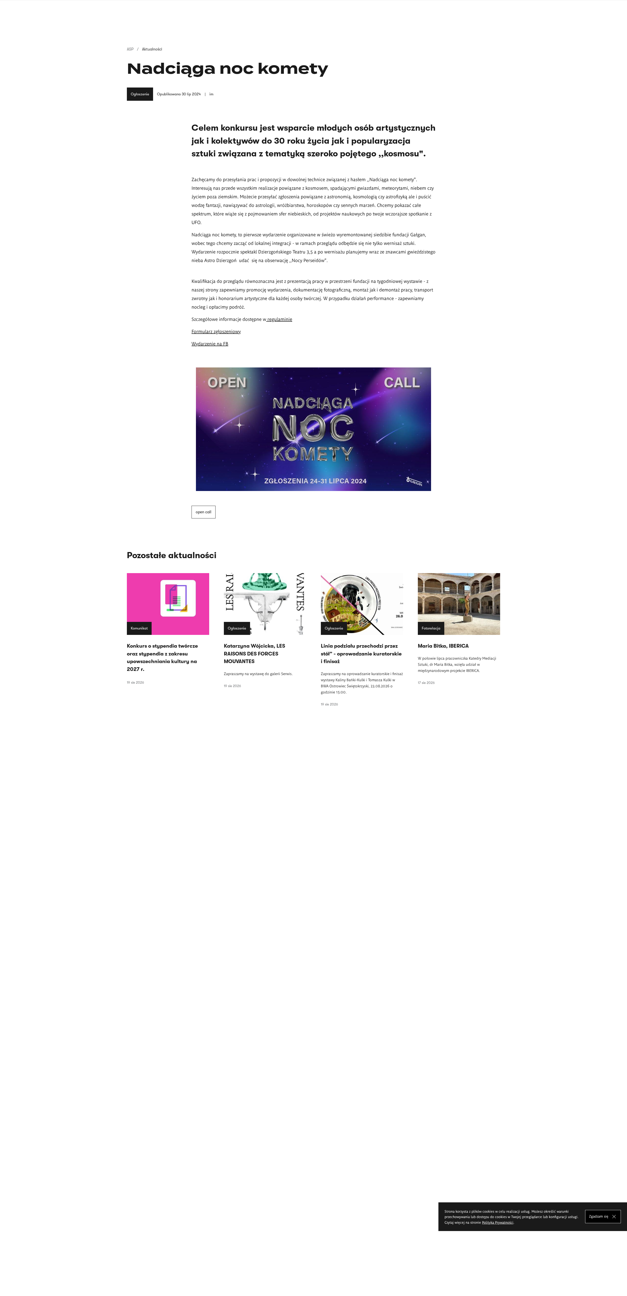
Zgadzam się (598, 1216)
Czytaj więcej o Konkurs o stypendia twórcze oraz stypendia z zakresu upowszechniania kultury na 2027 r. (168, 628)
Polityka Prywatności (497, 1222)
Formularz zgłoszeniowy (216, 331)
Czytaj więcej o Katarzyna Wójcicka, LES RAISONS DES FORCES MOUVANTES (265, 630)
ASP (130, 49)
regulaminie (279, 319)
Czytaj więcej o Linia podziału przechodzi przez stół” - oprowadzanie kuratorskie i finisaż (362, 639)
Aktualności (152, 49)
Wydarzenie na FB (210, 343)
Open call (203, 512)
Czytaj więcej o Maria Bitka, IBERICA (459, 629)
